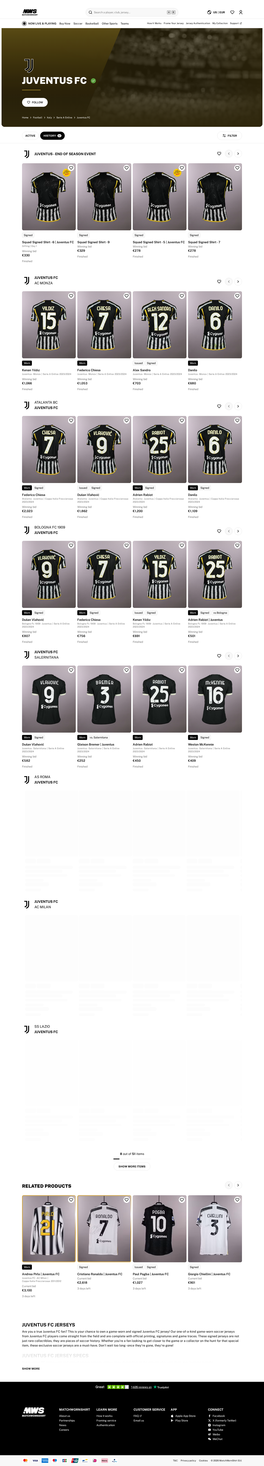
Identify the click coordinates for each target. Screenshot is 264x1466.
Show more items (132, 1166)
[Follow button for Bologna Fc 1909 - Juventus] (219, 531)
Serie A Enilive (64, 117)
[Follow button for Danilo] (237, 296)
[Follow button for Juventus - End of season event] (219, 153)
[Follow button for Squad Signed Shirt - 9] (126, 168)
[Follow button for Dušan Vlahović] (126, 420)
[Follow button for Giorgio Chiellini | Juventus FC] (237, 1200)
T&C (175, 1460)
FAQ (136, 1415)
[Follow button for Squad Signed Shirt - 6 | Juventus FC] (71, 168)
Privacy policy (188, 1460)
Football (37, 117)
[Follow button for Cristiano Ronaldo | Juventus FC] (126, 1200)
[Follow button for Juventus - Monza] (219, 281)
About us (64, 1415)
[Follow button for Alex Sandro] (182, 296)
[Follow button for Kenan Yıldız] (71, 296)
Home (25, 117)
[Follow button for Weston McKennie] (237, 670)
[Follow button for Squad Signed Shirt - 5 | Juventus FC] (182, 168)
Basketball (92, 23)
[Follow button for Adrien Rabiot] (182, 420)
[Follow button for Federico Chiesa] (126, 296)
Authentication (105, 1425)
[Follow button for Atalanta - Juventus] (219, 406)
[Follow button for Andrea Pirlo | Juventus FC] (71, 1200)
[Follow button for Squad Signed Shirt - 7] (237, 168)
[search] (132, 12)
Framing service (106, 1420)
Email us (139, 1420)
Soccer (77, 23)
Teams (125, 23)
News (62, 1425)
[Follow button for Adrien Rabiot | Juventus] (237, 545)
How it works (104, 1415)
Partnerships (67, 1420)
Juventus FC (83, 117)
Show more (31, 1368)
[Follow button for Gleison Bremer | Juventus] (126, 670)
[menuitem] (216, 12)
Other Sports (110, 23)
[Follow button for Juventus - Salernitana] (219, 656)
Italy (49, 117)
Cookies (203, 1460)
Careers (64, 1429)
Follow (37, 102)
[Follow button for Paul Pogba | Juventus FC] (182, 1200)
